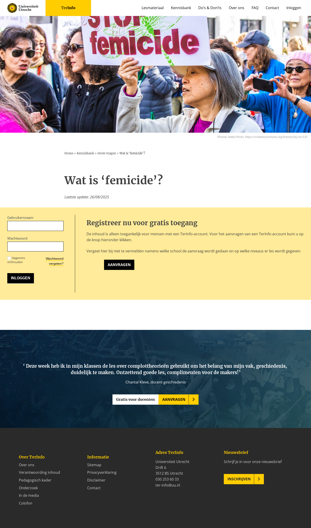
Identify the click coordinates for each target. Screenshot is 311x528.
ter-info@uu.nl (168, 485)
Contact (272, 7)
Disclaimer (96, 480)
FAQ (255, 7)
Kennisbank (181, 7)
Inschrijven (239, 478)
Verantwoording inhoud (39, 472)
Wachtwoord (17, 238)
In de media (29, 495)
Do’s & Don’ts (210, 7)
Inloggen (293, 7)
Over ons (236, 7)
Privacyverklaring (102, 472)
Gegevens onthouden (16, 260)
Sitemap (94, 464)
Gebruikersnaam (20, 217)
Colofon (25, 503)
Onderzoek (28, 487)
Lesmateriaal (153, 7)
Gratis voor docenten (135, 399)
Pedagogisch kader (35, 480)
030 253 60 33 (167, 479)
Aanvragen (119, 264)
